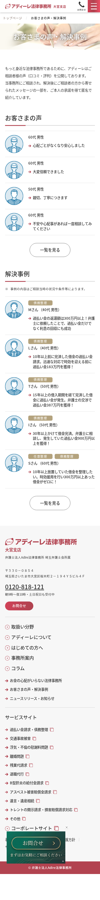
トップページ (12, 18)
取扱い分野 (22, 626)
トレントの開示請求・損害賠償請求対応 (41, 809)
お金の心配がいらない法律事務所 (36, 680)
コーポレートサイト (31, 828)
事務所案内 (22, 658)
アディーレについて (31, 637)
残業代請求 (18, 765)
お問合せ (19, 605)
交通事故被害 (20, 738)
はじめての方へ (27, 647)
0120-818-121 (24, 587)
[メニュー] (94, 6)
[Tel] (81, 6)
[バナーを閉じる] (67, 828)
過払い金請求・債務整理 (29, 729)
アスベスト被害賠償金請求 (30, 791)
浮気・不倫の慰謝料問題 (29, 747)
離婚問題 (17, 756)
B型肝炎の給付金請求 (26, 782)
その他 (15, 818)
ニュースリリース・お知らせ (32, 698)
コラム (18, 668)
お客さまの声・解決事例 (29, 689)
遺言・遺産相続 (22, 800)
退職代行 (17, 773)
